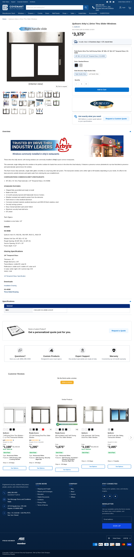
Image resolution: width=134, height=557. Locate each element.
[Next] (131, 437)
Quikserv (77, 27)
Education (40, 494)
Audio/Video (82, 13)
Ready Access (34, 433)
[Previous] (3, 437)
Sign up (117, 526)
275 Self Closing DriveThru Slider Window (39, 436)
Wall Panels (56, 13)
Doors (47, 13)
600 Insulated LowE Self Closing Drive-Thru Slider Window (65, 436)
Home (4, 19)
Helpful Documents (43, 497)
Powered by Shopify (8, 554)
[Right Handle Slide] (81, 76)
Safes (73, 13)
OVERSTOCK (104, 13)
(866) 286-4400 (12, 492)
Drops (65, 13)
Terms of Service (42, 505)
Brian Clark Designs (44, 552)
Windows (21, 13)
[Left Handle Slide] (94, 76)
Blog (72, 489)
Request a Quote (119, 331)
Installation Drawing (10, 285)
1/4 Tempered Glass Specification (15, 276)
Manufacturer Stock (8, 13)
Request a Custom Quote (116, 119)
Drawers (31, 13)
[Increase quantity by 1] (86, 84)
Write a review (67, 382)
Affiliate (73, 497)
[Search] (85, 7)
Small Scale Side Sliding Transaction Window (115, 436)
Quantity (77, 80)
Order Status (5, 2)
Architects (32, 2)
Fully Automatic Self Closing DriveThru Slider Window (90, 436)
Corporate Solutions (22, 2)
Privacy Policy (41, 502)
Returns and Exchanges (44, 491)
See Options (14, 468)
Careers (73, 494)
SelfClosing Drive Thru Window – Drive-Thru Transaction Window (13, 436)
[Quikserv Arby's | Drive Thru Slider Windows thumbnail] (6, 94)
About (72, 491)
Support (13, 2)
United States (124, 2)
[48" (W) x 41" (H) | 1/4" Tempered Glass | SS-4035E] (90, 58)
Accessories (93, 13)
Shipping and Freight (43, 489)
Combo (40, 13)
